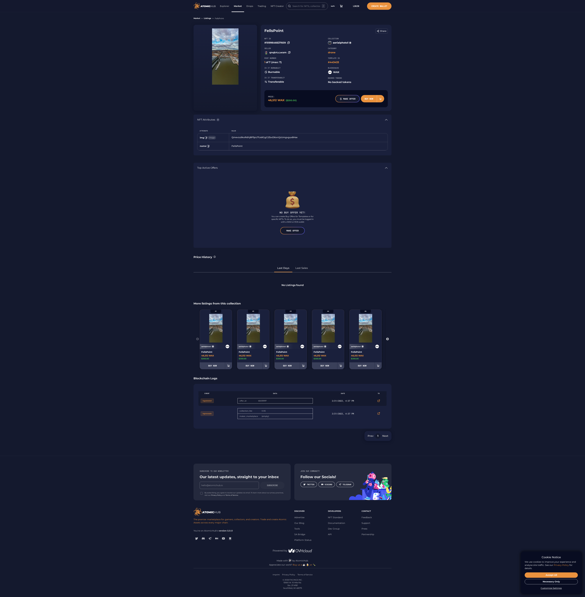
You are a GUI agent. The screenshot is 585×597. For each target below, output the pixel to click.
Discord (328, 484)
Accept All (551, 575)
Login (356, 6)
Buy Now (369, 98)
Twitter (310, 484)
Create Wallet (379, 6)
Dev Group (334, 528)
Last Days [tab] (283, 268)
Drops (249, 6)
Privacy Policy (216, 495)
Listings (207, 18)
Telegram (347, 484)
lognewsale (207, 414)
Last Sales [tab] (301, 268)
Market (238, 6)
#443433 (333, 62)
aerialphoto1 (340, 42)
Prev (370, 435)
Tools (297, 528)
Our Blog (299, 523)
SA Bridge (299, 534)
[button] (381, 31)
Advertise (299, 517)
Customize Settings (551, 588)
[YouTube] (223, 538)
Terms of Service (232, 495)
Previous (197, 339)
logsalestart (207, 401)
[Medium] (217, 538)
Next (387, 339)
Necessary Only (551, 581)
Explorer (224, 6)
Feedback (367, 517)
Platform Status (302, 540)
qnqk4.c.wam (278, 52)
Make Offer (349, 98)
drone (331, 52)
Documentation (336, 523)
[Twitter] (197, 538)
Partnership (368, 534)
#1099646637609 (275, 42)
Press (364, 528)
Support (366, 523)
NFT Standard (335, 517)
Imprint (276, 574)
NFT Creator (277, 6)
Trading (262, 6)
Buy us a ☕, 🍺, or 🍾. (304, 564)
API (330, 534)
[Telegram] (210, 538)
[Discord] (203, 538)
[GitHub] (230, 538)
